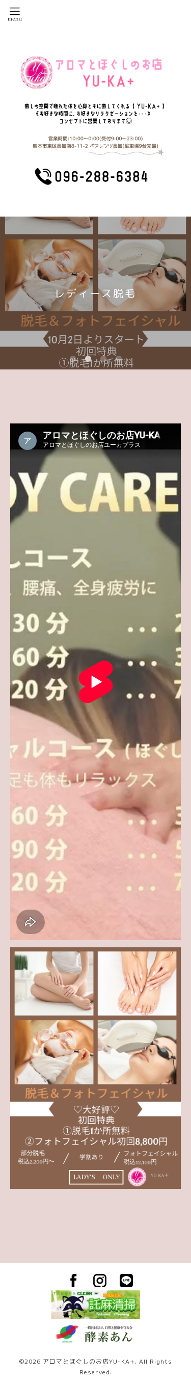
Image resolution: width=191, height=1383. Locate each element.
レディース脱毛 (95, 293)
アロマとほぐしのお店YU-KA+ (89, 1361)
